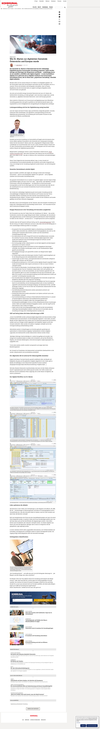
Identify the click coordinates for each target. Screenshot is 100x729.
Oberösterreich (20, 704)
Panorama (45, 7)
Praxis (51, 7)
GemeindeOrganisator (45, 222)
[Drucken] (59, 23)
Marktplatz (53, 1)
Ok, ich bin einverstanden (92, 725)
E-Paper (36, 1)
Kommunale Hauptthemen (8, 8)
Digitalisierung (17, 8)
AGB (23, 719)
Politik (35, 7)
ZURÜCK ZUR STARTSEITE (33, 708)
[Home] (10, 5)
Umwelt (12, 679)
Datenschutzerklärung (35, 719)
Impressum (27, 719)
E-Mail (14, 599)
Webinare (47, 1)
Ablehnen (83, 725)
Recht (39, 7)
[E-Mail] (59, 21)
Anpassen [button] (78, 722)
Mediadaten (43, 719)
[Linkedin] (59, 14)
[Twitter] (59, 16)
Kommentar (13, 659)
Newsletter (41, 1)
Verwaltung (25, 704)
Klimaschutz (28, 618)
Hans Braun (19, 65)
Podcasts (59, 1)
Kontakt (64, 1)
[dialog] (87, 722)
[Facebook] (59, 12)
